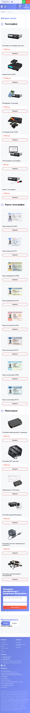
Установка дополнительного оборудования (11, 574)
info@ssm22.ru (6, 2)
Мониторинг (18, 647)
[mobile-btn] (5, 6)
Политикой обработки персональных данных (13, 700)
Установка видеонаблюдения (11, 515)
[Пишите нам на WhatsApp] (24, 2)
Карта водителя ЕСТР (9, 251)
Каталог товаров (6, 626)
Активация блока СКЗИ (10, 132)
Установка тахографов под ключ (13, 45)
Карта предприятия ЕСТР (10, 300)
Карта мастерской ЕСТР (10, 350)
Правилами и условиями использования (19, 699)
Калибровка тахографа (10, 103)
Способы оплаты (4, 644)
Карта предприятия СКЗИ (10, 276)
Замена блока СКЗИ (8, 74)
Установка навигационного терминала (14, 432)
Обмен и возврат (4, 648)
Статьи (2, 650)
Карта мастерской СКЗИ (10, 325)
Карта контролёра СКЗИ (10, 375)
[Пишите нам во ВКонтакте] (12, 2)
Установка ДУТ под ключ (10, 461)
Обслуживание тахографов (11, 161)
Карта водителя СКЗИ (9, 226)
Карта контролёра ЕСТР (10, 400)
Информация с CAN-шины (10, 490)
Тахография (18, 642)
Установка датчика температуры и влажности (13, 544)
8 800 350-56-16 (5, 1)
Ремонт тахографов (8, 189)
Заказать (15, 53)
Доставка (3, 646)
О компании (3, 642)
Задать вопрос (15, 607)
